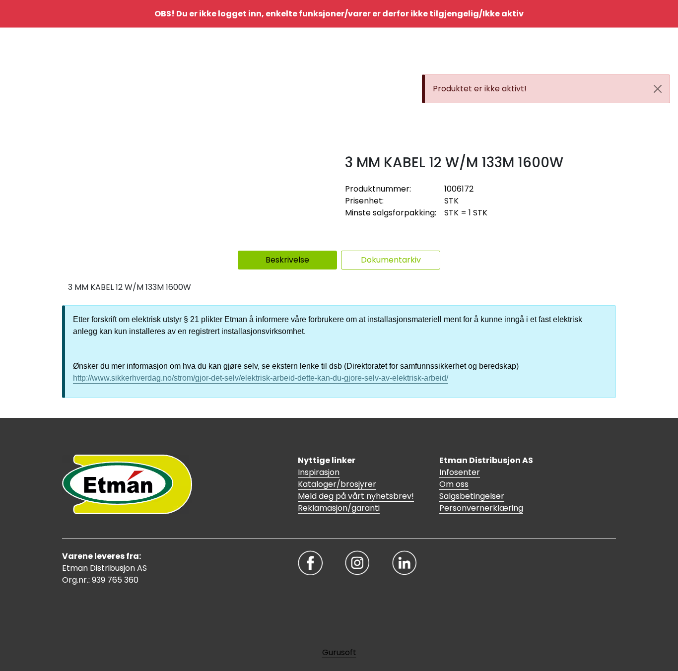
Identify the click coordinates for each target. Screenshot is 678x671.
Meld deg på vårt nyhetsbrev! (356, 496)
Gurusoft (339, 652)
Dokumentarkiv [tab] (391, 260)
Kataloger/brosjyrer (337, 484)
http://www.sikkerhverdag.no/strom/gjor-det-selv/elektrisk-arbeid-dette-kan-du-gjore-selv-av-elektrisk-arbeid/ (260, 378)
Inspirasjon (318, 472)
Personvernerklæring (481, 508)
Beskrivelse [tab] (287, 260)
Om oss (454, 484)
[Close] (658, 89)
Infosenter (459, 472)
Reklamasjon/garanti (339, 508)
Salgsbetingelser (471, 496)
